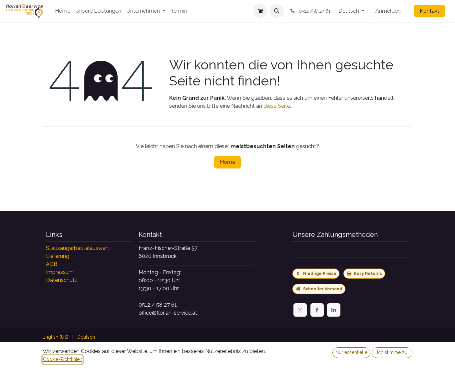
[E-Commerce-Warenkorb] (260, 11)
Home (227, 162)
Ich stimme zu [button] (392, 352)
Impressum (60, 272)
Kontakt (429, 11)
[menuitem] (62, 11)
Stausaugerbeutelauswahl (78, 248)
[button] (277, 11)
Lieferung (57, 256)
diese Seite (276, 106)
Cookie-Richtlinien (62, 359)
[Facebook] (317, 310)
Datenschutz (62, 280)
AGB (51, 264)
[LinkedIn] (333, 310)
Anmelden (388, 11)
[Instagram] (300, 310)
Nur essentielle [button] (351, 352)
